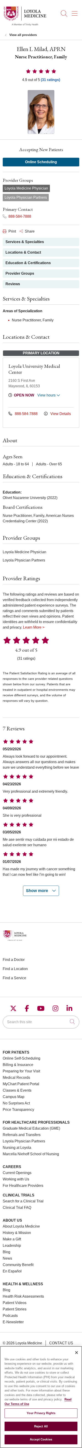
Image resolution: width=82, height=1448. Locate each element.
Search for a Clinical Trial (23, 1201)
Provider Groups (19, 273)
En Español (12, 1271)
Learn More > (33, 627)
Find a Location (15, 969)
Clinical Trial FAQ (17, 1207)
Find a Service (14, 978)
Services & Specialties (24, 242)
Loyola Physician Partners (24, 1141)
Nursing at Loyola (17, 1148)
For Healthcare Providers (23, 1186)
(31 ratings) (50, 80)
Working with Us (16, 1179)
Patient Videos (14, 1303)
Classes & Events (17, 1090)
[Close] (77, 1353)
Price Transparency (18, 1110)
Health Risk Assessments (23, 1296)
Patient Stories (14, 1309)
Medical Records (16, 1077)
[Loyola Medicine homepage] (25, 25)
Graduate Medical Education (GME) (31, 1128)
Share (29, 231)
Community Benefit (18, 1265)
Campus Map (13, 1097)
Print (12, 231)
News (7, 1258)
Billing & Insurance (18, 1065)
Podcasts (10, 1316)
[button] (75, 12)
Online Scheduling (41, 162)
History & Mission (17, 1233)
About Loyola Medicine (21, 1226)
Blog (6, 1252)
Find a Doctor (14, 960)
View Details (60, 414)
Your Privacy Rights (41, 1413)
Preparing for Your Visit (21, 1071)
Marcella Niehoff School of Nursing (31, 1154)
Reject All (41, 1426)
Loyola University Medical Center (34, 369)
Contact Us (61, 1343)
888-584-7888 (19, 216)
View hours (46, 395)
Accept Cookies (41, 1439)
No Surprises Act (16, 1103)
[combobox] (41, 1022)
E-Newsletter (13, 1322)
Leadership (12, 1245)
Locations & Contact (23, 252)
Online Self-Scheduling (21, 1058)
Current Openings (17, 1173)
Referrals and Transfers (22, 1135)
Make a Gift (12, 1239)
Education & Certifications (28, 263)
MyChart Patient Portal (21, 1084)
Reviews (12, 284)
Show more (37, 890)
